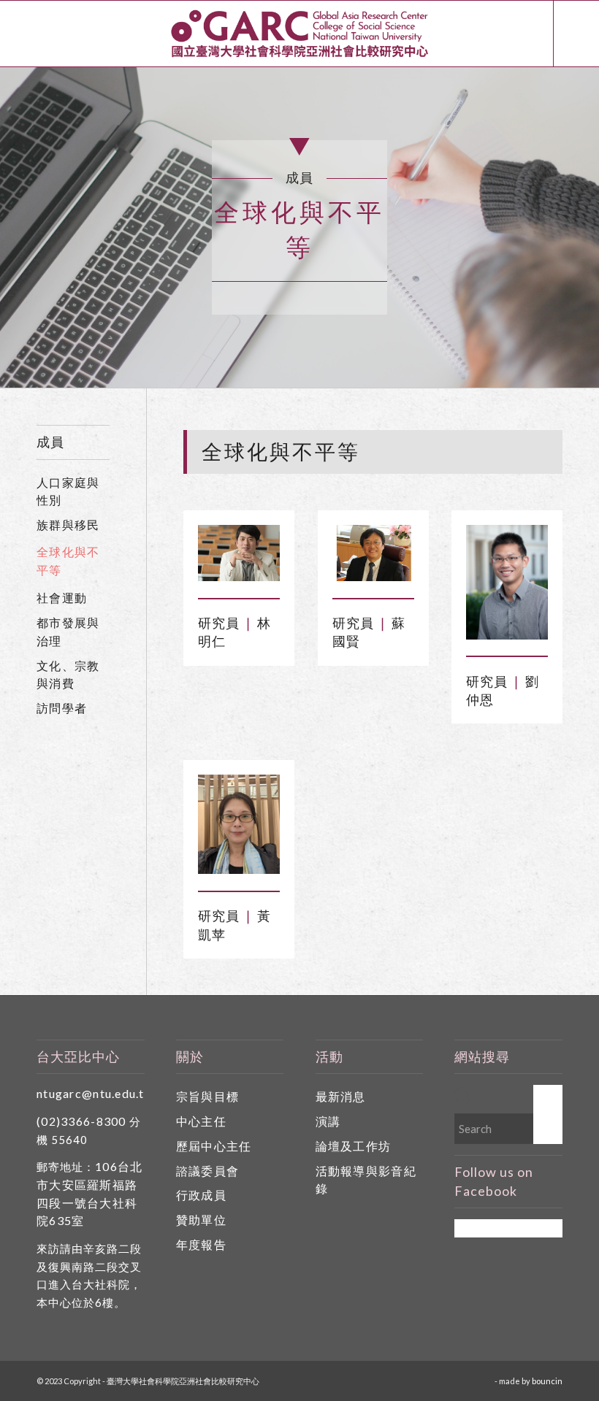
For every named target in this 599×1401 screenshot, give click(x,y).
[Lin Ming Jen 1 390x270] (239, 553)
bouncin (547, 1381)
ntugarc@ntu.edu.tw (95, 1093)
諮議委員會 (207, 1171)
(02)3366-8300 (81, 1121)
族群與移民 (68, 524)
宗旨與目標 (207, 1096)
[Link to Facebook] (576, 34)
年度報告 (201, 1244)
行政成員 (201, 1195)
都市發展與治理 (68, 631)
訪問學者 (62, 708)
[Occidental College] (507, 582)
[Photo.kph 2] (239, 825)
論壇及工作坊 (354, 1146)
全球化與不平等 (68, 561)
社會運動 (62, 597)
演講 (328, 1121)
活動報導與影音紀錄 (366, 1180)
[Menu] (527, 33)
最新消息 (341, 1096)
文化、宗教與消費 (68, 675)
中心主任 (201, 1121)
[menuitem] (527, 33)
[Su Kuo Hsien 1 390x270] (373, 553)
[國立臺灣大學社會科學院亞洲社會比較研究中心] (299, 33)
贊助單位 (201, 1220)
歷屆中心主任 (214, 1146)
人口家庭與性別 (68, 491)
